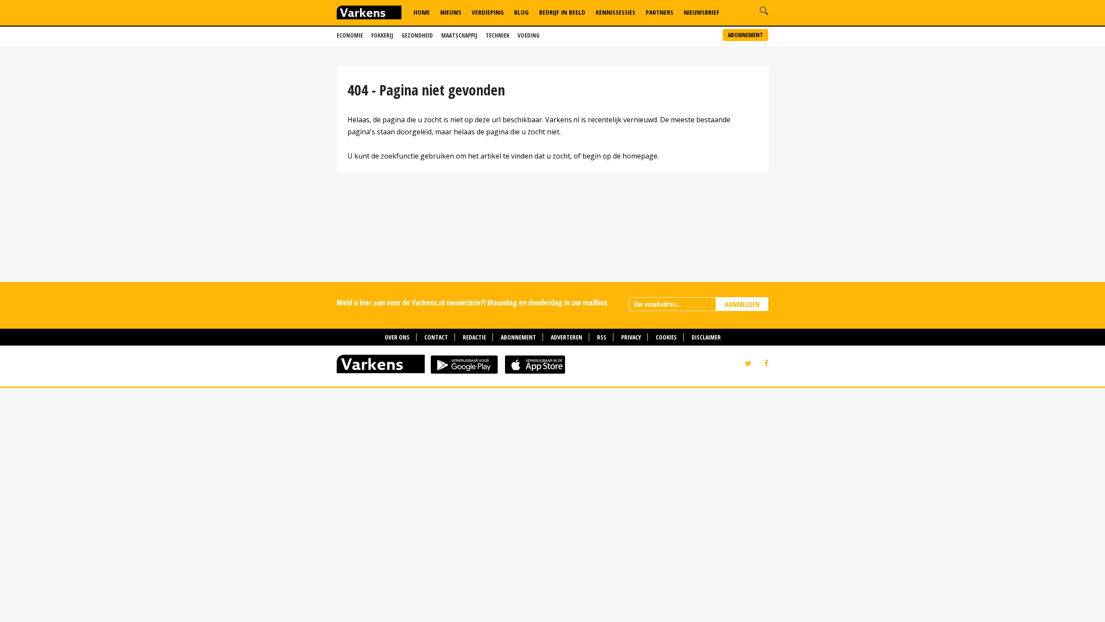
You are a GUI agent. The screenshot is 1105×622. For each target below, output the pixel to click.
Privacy (631, 337)
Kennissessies (615, 12)
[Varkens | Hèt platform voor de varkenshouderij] (369, 14)
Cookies (666, 337)
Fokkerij (382, 35)
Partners (659, 12)
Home (422, 12)
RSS (601, 337)
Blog (521, 12)
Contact (436, 337)
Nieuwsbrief (702, 12)
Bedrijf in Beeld (562, 12)
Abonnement (745, 35)
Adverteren (566, 337)
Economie (350, 35)
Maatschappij (459, 35)
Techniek (497, 35)
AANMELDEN (742, 304)
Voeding (529, 35)
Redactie (474, 337)
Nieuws (450, 12)
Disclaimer (706, 337)
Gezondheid (417, 35)
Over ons (397, 337)
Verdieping (488, 12)
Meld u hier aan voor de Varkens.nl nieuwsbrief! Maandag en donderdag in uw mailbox (472, 302)
